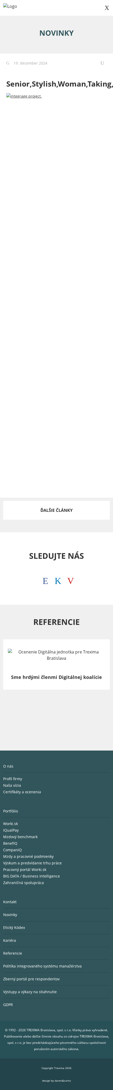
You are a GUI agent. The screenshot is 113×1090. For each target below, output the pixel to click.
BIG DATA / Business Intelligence (31, 876)
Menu (107, 8)
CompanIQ (12, 849)
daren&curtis (63, 1080)
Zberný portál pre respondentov (31, 978)
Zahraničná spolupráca (23, 882)
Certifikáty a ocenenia (22, 791)
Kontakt (10, 901)
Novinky (10, 914)
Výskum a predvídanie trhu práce (32, 862)
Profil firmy (13, 778)
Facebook (44, 579)
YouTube (69, 579)
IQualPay (11, 830)
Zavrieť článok (103, 63)
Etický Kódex (14, 927)
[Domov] (10, 8)
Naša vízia (12, 785)
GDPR (8, 1004)
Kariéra (9, 940)
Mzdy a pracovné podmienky (28, 856)
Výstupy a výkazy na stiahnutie (30, 991)
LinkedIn (56, 579)
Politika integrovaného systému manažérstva (42, 966)
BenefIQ (10, 843)
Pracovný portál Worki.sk (24, 869)
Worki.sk (10, 823)
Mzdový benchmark (20, 836)
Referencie (12, 953)
